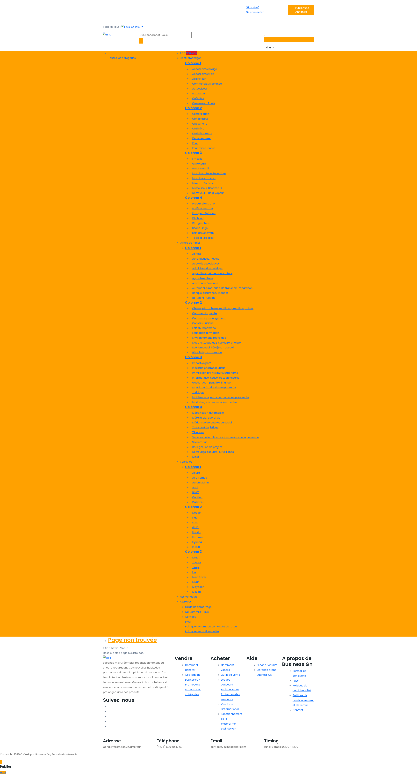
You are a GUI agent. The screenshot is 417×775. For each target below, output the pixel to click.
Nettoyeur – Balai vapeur (208, 193)
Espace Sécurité (267, 665)
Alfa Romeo (199, 478)
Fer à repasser (201, 138)
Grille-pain (199, 164)
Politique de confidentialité (202, 631)
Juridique (198, 392)
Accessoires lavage (204, 69)
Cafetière (198, 98)
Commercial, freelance (207, 84)
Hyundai (197, 542)
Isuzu (195, 557)
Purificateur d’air (202, 208)
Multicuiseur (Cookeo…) (207, 188)
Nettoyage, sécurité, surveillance (213, 452)
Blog (188, 622)
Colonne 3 (193, 152)
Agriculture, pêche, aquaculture (212, 273)
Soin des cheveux (203, 233)
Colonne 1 (193, 63)
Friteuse (197, 159)
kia (194, 572)
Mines (196, 457)
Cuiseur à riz (200, 124)
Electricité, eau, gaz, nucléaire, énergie (216, 343)
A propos (186, 601)
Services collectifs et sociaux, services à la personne (225, 437)
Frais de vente (230, 689)
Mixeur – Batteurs (203, 183)
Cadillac (197, 497)
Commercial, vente (204, 313)
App (188, 53)
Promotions (192, 684)
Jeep (195, 567)
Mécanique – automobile (208, 413)
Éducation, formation (205, 333)
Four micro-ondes (203, 148)
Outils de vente (230, 675)
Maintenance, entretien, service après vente (220, 397)
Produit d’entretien (204, 203)
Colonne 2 (193, 108)
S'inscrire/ (252, 7)
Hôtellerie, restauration (207, 352)
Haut (3, 772)
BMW (195, 492)
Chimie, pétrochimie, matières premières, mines (222, 308)
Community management (209, 318)
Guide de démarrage (198, 607)
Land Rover (199, 577)
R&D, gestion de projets (207, 447)
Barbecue (198, 93)
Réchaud (197, 218)
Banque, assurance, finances (210, 293)
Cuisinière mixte (202, 133)
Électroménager (191, 58)
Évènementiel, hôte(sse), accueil (213, 347)
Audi (195, 487)
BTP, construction (203, 298)
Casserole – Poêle (203, 103)
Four (195, 143)
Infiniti (196, 547)
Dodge (196, 513)
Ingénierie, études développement (214, 387)
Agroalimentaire (202, 278)
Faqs (296, 681)
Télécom (198, 432)
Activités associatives (206, 263)
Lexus (195, 582)
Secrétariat (199, 442)
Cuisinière (198, 128)
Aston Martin (200, 482)
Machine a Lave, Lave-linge (209, 173)
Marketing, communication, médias (214, 402)
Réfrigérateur (200, 223)
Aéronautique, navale (205, 259)
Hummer (197, 537)
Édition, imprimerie (204, 328)
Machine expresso (204, 178)
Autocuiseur (199, 88)
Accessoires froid (203, 74)
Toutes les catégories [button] (122, 58)
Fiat (194, 517)
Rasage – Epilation (204, 213)
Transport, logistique (205, 427)
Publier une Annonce (302, 10)
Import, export (201, 363)
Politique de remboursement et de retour (211, 626)
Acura (196, 473)
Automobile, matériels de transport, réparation (222, 288)
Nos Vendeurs (188, 597)
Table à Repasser (203, 238)
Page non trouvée (132, 640)
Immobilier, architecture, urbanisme (215, 373)
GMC (195, 527)
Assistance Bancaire (205, 283)
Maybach (198, 587)
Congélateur (200, 119)
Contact (190, 617)
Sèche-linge (200, 228)
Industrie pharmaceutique (208, 368)
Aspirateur (199, 79)
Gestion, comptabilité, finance (211, 382)
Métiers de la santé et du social (212, 422)
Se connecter (255, 12)
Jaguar (196, 562)
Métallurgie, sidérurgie (206, 418)
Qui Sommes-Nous (197, 612)
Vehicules (186, 462)
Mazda (196, 592)
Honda (196, 532)
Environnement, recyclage (209, 338)
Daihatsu (197, 502)
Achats (196, 254)
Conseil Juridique (203, 323)
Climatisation (200, 114)
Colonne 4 (193, 197)
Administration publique (207, 268)
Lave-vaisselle (201, 168)
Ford (195, 522)
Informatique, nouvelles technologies (215, 378)
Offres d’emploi (190, 243)
